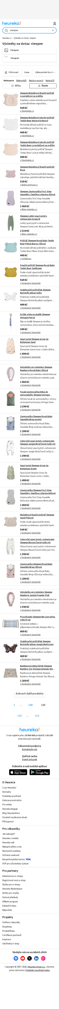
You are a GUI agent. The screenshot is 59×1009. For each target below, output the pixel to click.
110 (20, 716)
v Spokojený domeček (30, 283)
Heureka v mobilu (10, 838)
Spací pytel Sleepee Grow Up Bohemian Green (34, 467)
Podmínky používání (11, 796)
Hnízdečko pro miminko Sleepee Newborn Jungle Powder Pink (36, 594)
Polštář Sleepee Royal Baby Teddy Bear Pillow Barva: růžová (37, 242)
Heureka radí (8, 842)
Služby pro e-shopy (11, 884)
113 (37, 716)
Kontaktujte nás (29, 749)
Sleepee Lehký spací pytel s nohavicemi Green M (33, 218)
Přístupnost (8, 821)
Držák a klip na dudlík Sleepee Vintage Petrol (35, 316)
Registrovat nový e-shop (14, 880)
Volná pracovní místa (11, 800)
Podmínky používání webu (37, 970)
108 (30, 705)
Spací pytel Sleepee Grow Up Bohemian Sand (34, 341)
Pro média (7, 804)
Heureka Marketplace (12, 888)
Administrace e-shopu (12, 876)
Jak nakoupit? (8, 834)
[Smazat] (53, 30)
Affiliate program (10, 901)
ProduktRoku (8, 931)
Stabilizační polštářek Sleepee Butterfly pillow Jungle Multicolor (37, 643)
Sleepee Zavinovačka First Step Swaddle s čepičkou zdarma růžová (37, 193)
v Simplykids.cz (27, 111)
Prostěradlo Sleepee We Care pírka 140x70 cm (37, 618)
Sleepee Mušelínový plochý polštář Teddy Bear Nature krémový (37, 119)
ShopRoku (7, 926)
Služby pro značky (10, 893)
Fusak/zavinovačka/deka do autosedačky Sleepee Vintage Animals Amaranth (35, 395)
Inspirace (6, 939)
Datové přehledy (10, 897)
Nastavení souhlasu (11, 851)
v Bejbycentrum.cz (29, 185)
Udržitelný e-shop (10, 943)
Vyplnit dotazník (29, 759)
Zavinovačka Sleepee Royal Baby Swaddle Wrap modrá (36, 418)
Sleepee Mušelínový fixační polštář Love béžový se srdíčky (37, 95)
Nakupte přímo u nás (12, 846)
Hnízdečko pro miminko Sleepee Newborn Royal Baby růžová (36, 369)
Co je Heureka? (9, 787)
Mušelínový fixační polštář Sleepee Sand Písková (37, 516)
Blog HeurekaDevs (11, 813)
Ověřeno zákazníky (11, 922)
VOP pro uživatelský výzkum (15, 863)
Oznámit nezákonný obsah (14, 817)
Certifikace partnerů (11, 935)
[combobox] (29, 30)
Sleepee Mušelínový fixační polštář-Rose (37, 168)
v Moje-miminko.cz (28, 209)
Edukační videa (9, 905)
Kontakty (6, 792)
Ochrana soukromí (10, 855)
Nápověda (7, 910)
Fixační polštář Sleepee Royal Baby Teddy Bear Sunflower (37, 267)
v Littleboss (25, 258)
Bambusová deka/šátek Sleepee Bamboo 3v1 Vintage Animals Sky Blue (36, 669)
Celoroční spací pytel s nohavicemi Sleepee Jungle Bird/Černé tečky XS (37, 442)
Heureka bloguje (10, 809)
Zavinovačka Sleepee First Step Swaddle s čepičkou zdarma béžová (38, 492)
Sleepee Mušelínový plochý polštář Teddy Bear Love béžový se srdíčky (37, 144)
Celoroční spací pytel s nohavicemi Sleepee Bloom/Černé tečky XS (37, 541)
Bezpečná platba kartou (13, 859)
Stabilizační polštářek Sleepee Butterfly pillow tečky (35, 291)
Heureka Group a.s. (36, 966)
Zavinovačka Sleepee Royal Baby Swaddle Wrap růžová (36, 566)
